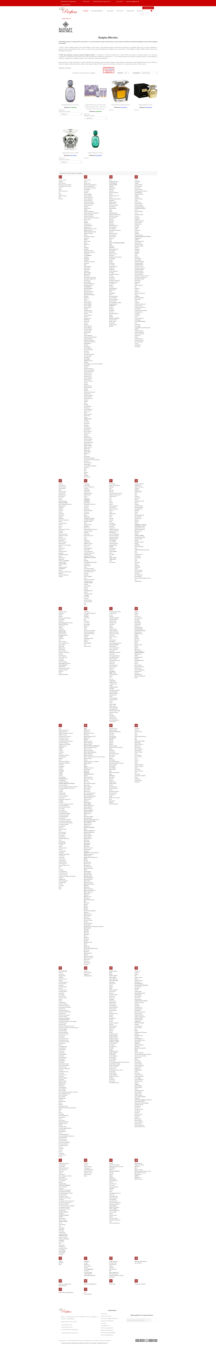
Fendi (110, 501)
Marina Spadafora (88, 810)
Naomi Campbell (113, 804)
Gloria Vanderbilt (139, 546)
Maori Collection (88, 777)
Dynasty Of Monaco (64, 575)
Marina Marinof (88, 807)
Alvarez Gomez (88, 302)
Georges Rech (138, 509)
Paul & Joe (61, 1051)
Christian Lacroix (139, 266)
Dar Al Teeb (62, 496)
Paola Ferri (61, 993)
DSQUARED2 (62, 568)
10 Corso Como (63, 180)
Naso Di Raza (112, 736)
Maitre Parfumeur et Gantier (91, 761)
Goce (136, 548)
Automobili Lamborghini (90, 466)
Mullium (86, 954)
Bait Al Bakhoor (113, 183)
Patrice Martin (62, 1048)
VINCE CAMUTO (113, 1209)
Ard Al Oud (87, 407)
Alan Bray (86, 271)
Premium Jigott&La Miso (65, 1128)
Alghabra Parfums (89, 291)
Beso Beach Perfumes (115, 230)
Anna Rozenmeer (88, 349)
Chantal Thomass (139, 241)
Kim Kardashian (139, 651)
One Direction (138, 755)
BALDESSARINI (113, 184)
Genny (136, 499)
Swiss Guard (138, 1123)
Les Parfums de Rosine (65, 819)
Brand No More (113, 288)
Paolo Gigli (61, 994)
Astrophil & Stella (88, 442)
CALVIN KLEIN (138, 192)
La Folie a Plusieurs (64, 742)
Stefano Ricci (138, 1093)
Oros (136, 772)
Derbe (60, 527)
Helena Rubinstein (63, 674)
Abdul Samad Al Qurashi (90, 184)
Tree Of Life (62, 1245)
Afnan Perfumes (88, 225)
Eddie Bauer (87, 490)
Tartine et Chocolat (64, 1168)
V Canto (111, 1163)
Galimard (137, 488)
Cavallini (137, 227)
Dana (60, 490)
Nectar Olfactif (113, 745)
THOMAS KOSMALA (64, 1215)
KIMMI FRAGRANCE (140, 652)
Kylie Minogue (138, 674)
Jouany (111, 701)
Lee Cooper (62, 797)
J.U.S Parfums (112, 613)
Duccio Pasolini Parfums (65, 571)
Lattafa (61, 775)
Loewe (60, 846)
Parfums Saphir (63, 1030)
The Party (61, 1199)
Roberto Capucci (113, 1038)
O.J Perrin (137, 728)
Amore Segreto (88, 315)
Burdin (111, 307)
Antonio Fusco (87, 376)
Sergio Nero (138, 1021)
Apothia (86, 384)
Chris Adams (138, 258)
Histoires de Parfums (64, 652)
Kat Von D (137, 619)
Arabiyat (86, 400)
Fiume (110, 512)
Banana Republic (113, 192)
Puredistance (62, 1155)
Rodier (111, 1049)
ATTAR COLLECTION (89, 458)
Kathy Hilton (138, 624)
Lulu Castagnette (63, 881)
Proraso (61, 1147)
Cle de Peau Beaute (140, 293)
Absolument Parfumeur (90, 188)
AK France (86, 244)
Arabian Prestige (88, 395)
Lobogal (61, 844)
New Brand (112, 752)
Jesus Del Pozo (113, 666)
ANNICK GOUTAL (88, 360)
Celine (136, 228)
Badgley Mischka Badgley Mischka (120, 104)
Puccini (60, 1150)
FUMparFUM (112, 559)
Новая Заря (112, 1284)
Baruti (110, 197)
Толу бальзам (87, 1294)
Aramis (86, 401)
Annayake (86, 352)
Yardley (86, 1263)
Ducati (60, 570)
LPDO (60, 866)
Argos (85, 412)
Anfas (85, 334)
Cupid (136, 337)
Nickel (110, 758)
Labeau (61, 758)
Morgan (86, 940)
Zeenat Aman (112, 1264)
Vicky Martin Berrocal (114, 1193)
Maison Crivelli (87, 744)
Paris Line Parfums (64, 1038)
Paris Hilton (62, 1037)
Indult (85, 627)
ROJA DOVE (112, 1054)
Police (60, 1112)
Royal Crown (112, 1068)
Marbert (86, 780)
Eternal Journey (88, 581)
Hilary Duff (61, 646)
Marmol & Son (87, 813)
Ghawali (137, 521)
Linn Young (62, 835)
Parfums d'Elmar (63, 1016)
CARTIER (137, 219)
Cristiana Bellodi (139, 330)
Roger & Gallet (113, 1052)
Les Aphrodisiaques (64, 805)
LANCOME (61, 771)
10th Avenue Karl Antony (65, 184)
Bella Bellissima (113, 213)
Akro (85, 246)
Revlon (111, 1021)
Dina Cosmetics (63, 551)
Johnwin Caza (112, 695)
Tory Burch (61, 1242)
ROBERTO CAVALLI (114, 1040)
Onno (136, 758)
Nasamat (111, 734)
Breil (110, 291)
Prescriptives (62, 1129)
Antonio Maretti (88, 378)
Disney (60, 556)
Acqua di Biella (88, 195)
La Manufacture (63, 745)
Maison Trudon (88, 758)
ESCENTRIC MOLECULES (90, 562)
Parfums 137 (62, 1008)
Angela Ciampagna (89, 340)
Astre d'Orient (87, 440)
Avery (85, 469)
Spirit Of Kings (138, 1085)
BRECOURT (112, 290)
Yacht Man (87, 1261)
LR (59, 868)
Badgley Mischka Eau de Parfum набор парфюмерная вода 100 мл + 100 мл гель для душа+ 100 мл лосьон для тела (95, 107)
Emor (85, 537)
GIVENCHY (137, 545)
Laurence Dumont (63, 782)
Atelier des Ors (88, 447)
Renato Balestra (113, 1007)
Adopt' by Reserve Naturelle (91, 213)
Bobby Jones (112, 321)
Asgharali (86, 436)
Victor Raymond (113, 1198)
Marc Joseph (87, 788)
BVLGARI (111, 310)
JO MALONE (112, 681)
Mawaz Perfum (88, 838)
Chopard (137, 257)
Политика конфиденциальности (109, 1318)
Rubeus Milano (113, 1074)
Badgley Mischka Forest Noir (95, 153)
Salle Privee (138, 982)
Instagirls (86, 635)
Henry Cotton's (62, 633)
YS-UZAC (86, 1270)
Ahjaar (85, 235)
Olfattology (138, 742)
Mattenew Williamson (89, 830)
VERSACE (111, 1188)
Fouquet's (111, 526)
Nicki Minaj (112, 760)
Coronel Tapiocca (139, 318)
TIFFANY (61, 1216)
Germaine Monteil (139, 515)
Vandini (111, 1174)
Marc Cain (86, 782)
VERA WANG (112, 1179)
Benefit (111, 219)
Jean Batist (112, 641)
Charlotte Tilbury (139, 246)
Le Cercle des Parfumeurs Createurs (68, 786)
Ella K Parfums (88, 524)
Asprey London (88, 437)
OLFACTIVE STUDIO (140, 741)
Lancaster (61, 885)
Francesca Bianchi (114, 534)
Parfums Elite (62, 1024)
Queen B (86, 971)
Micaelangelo (87, 871)
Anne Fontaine (88, 356)
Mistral (85, 906)
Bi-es (110, 239)
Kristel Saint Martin (140, 670)
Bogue (111, 261)
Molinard (86, 912)
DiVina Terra (62, 557)
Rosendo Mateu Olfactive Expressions (119, 1062)
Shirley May (138, 1041)
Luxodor (61, 884)
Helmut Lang (62, 630)
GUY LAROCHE (138, 575)
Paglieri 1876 (62, 975)
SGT (136, 1029)
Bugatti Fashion (113, 304)
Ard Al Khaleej (87, 406)
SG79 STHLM (138, 1027)
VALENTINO (112, 1168)
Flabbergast (112, 513)
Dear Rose (61, 515)
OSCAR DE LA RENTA (140, 775)
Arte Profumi (87, 433)
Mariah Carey (87, 799)
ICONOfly (86, 616)
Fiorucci (111, 510)
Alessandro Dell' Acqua (90, 277)
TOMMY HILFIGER (63, 1235)
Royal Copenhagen (114, 1065)
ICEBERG (86, 614)
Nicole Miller (112, 768)
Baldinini (111, 186)
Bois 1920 (111, 264)
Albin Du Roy (87, 274)
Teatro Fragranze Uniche (65, 1176)
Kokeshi (137, 659)
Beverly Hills (112, 236)
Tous (60, 1243)
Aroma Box (87, 423)
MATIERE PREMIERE (89, 827)
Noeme (111, 785)
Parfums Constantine (64, 1015)
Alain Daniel (87, 268)
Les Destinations (63, 812)
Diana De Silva (62, 539)
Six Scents (137, 1060)
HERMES (61, 636)
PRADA (60, 1125)
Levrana (61, 827)
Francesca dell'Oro (114, 535)
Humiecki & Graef (63, 670)
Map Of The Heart (88, 779)
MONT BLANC (87, 928)
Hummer (61, 671)
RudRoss (111, 1078)
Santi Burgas (138, 994)
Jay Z (110, 638)
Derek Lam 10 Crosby (64, 529)
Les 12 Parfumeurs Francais (66, 804)
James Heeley (112, 629)
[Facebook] (131, 1310)
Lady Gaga (61, 766)
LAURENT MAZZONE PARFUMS (67, 783)
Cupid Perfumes (139, 338)
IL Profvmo (87, 622)
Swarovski (137, 1115)
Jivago (111, 676)
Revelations (112, 1018)
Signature (137, 1046)
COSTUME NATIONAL (140, 321)
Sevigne (137, 1024)
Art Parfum (87, 429)
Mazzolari (86, 851)
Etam (85, 578)
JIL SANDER (112, 671)
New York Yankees (114, 753)
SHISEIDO (137, 1043)
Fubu (110, 556)
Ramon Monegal (113, 980)
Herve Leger (62, 644)
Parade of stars (63, 997)
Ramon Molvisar (113, 979)
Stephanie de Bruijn (140, 1101)
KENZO (136, 636)
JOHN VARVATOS (113, 693)
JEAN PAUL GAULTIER (114, 652)
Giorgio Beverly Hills (140, 537)
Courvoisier (138, 326)
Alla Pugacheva (88, 293)
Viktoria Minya (113, 1205)
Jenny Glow (112, 662)
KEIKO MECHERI (139, 629)
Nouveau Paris (113, 793)
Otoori (136, 777)
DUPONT (61, 573)
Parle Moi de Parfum (64, 1041)
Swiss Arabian (138, 1120)
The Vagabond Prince (64, 1207)
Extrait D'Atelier (88, 600)
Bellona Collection (114, 216)
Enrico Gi (86, 546)
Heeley (60, 627)
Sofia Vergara (138, 1067)
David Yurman (62, 505)
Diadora (61, 537)
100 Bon (61, 181)
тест (85, 1292)
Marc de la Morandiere (90, 783)
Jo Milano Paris (113, 682)
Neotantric (112, 750)
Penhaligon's (62, 1059)
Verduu (111, 1182)
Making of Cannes (88, 768)
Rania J (111, 985)
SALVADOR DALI (139, 983)
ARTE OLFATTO (88, 431)
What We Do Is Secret (140, 1172)
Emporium (86, 540)
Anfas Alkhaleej (88, 335)
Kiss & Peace (138, 654)
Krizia (136, 677)
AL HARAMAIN (87, 255)
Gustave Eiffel (138, 571)
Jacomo (111, 616)
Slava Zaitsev (138, 1062)
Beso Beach (112, 228)
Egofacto (86, 498)
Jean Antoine (112, 640)
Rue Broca (112, 1079)
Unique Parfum (88, 1171)
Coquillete (137, 313)
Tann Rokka (62, 1166)
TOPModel (61, 1240)
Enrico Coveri (87, 545)
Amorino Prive (87, 318)
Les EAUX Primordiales (64, 813)
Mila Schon (87, 887)
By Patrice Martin (113, 313)
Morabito (86, 937)
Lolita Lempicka (63, 848)
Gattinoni (137, 496)
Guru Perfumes (139, 570)
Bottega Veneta (113, 282)
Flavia (110, 515)
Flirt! (110, 516)
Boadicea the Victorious (115, 257)
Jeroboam (111, 663)
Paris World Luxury (64, 1040)
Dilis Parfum (62, 548)
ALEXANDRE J (87, 286)
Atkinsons (86, 453)
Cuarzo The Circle (139, 334)
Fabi (110, 488)
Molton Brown (87, 915)
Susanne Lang (138, 1114)
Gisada (136, 540)
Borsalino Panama (114, 274)
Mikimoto (86, 885)
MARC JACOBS (88, 786)
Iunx (85, 644)
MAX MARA (87, 844)
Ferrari (111, 504)
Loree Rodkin (62, 851)
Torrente (61, 1254)
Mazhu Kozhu (87, 849)
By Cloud (111, 312)
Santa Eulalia (138, 991)
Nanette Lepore (113, 728)
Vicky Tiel (111, 1194)
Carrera (137, 216)
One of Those (138, 757)
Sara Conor (137, 997)
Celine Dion (137, 230)
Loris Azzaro (62, 855)
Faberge (111, 487)
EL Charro (86, 505)
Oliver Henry (138, 747)
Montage (86, 929)
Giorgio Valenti (138, 539)
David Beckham (63, 501)
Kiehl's (136, 646)
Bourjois (111, 286)
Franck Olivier (112, 542)
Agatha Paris (87, 227)
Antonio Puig (87, 379)
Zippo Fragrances (113, 1272)
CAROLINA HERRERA (140, 208)
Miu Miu (86, 907)
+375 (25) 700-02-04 (66, 1327)
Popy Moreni (62, 1117)
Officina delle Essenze (140, 736)
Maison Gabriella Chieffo (90, 747)
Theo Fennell (62, 1210)
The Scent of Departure (65, 1202)
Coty (136, 323)
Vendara (111, 1177)
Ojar (136, 738)
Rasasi (111, 986)
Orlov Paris (137, 769)
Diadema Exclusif (63, 535)
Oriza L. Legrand (139, 766)
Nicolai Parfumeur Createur (116, 763)
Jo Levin (111, 679)
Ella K (85, 523)
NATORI (111, 739)
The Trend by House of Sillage (66, 1205)
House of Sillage (63, 662)
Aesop (85, 221)
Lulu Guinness (62, 882)
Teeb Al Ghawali (63, 1179)
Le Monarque (62, 793)
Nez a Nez (111, 757)
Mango (86, 775)
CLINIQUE (137, 296)
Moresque (86, 939)
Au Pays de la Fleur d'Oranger (92, 459)
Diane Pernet (62, 543)
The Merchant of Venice (65, 1198)
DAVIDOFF (61, 507)
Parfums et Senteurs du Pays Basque (68, 1027)
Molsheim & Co (88, 914)
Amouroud (86, 321)
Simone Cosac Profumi (140, 1056)
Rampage (111, 982)
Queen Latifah (87, 972)
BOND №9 (112, 268)
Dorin (60, 565)
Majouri (86, 766)
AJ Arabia (86, 238)
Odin (136, 733)
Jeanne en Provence (114, 660)
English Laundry (88, 543)
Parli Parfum (62, 1043)
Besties (111, 232)
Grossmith (137, 562)
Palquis (61, 980)
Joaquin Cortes (113, 684)
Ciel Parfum (138, 280)
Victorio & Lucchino (114, 1204)
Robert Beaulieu (113, 1034)
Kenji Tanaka (138, 632)
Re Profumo (112, 991)
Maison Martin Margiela (90, 752)
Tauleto (61, 1172)
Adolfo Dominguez (89, 211)
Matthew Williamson (89, 832)
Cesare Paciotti (139, 235)
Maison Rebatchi (88, 753)
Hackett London (63, 611)
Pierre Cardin (62, 1090)
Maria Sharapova (88, 797)
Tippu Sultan (62, 1218)
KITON (136, 655)
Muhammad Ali (88, 953)
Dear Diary (61, 513)
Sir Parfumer (138, 1057)
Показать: (120, 73)
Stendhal (137, 1098)
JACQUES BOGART (114, 618)
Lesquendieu (62, 826)
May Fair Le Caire (88, 848)
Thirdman (61, 1213)
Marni (85, 815)
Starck (136, 1089)
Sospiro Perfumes (139, 1076)
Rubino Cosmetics (114, 1076)
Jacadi (111, 614)
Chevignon (137, 346)
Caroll (136, 210)
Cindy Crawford (139, 285)
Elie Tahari (86, 513)
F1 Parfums (112, 483)
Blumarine (112, 255)
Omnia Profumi (138, 752)
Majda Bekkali (87, 763)
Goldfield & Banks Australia (142, 550)
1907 (60, 189)
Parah (60, 999)
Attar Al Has (87, 456)
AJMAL (85, 239)
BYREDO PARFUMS (114, 318)
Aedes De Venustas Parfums (91, 217)
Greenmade (138, 557)
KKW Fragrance (139, 657)
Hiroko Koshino (62, 651)
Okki (136, 739)
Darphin (61, 498)
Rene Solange (113, 1010)
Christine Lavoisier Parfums (142, 275)
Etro (85, 603)
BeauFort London (113, 205)
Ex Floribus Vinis (88, 593)
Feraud (111, 502)
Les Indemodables (63, 816)
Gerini (136, 513)
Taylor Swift (62, 1174)
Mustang (86, 961)
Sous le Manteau (139, 1079)
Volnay (111, 1216)
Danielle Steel (62, 494)
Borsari (111, 275)
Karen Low (137, 616)
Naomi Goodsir (113, 730)
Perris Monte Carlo (63, 1071)
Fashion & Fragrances (115, 494)
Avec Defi (86, 467)
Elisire (85, 515)
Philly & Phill (62, 1084)
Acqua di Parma (88, 200)
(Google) (81, 1343)
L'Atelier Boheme (63, 731)
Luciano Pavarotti (63, 873)
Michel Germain (88, 879)
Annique (86, 362)
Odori (136, 734)
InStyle (85, 636)
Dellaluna (61, 518)
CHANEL (137, 239)
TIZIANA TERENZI (63, 1221)
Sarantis (137, 1004)
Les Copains (62, 810)
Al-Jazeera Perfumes (89, 261)
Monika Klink (87, 925)
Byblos (111, 315)
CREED (136, 329)
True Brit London (63, 1248)
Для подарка (138, 1263)
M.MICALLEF (87, 730)
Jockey (111, 685)
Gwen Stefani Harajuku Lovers (142, 578)
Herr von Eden (62, 641)
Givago (136, 543)
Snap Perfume (138, 1063)
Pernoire (61, 1070)
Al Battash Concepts (89, 252)
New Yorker (112, 755)
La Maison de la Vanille (64, 744)
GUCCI (136, 564)
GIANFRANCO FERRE (140, 526)
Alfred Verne (87, 290)
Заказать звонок (148, 8)
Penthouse (61, 1062)
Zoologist (111, 1277)
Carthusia (137, 217)
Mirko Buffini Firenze (89, 899)
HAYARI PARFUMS (63, 624)
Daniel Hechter (62, 491)
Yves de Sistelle (88, 1272)
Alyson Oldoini (87, 305)
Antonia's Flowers (88, 368)
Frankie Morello (113, 545)
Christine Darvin (139, 274)
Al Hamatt (86, 253)
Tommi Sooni (62, 1232)
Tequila (60, 1182)
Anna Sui (86, 351)
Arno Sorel (86, 422)
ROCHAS (111, 1048)
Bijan (110, 244)
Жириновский (62, 1285)
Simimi (136, 1051)
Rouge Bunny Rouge (114, 1063)
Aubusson (86, 461)
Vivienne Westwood (114, 1223)
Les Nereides (62, 818)
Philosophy (61, 1085)
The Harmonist (62, 1194)
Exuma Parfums (88, 601)
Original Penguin (139, 764)
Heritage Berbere (63, 635)
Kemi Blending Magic (140, 630)
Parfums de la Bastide (64, 1018)
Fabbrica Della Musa (114, 485)
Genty (136, 502)
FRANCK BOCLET (113, 539)
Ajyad (85, 243)
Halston (61, 614)
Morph (85, 943)
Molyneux (86, 917)
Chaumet (137, 250)
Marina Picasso (88, 808)
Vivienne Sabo (113, 1215)
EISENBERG (87, 501)
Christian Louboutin (140, 268)
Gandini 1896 (138, 491)
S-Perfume (137, 971)
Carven (136, 343)
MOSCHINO (87, 947)
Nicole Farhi (112, 766)
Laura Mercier (62, 780)
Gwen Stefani (138, 576)
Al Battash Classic (88, 250)
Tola (60, 1226)
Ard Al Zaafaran (88, 409)
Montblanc (87, 934)
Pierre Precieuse (63, 1095)
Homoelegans (62, 655)
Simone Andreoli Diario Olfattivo (143, 1054)
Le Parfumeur (62, 794)
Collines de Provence (140, 304)
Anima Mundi (87, 343)
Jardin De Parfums (114, 632)
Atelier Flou (87, 450)
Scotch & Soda (138, 1008)
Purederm (61, 1153)
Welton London (139, 1169)
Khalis (136, 643)
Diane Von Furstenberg (65, 545)
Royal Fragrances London (116, 1070)
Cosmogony (138, 319)
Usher (85, 1176)
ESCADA (86, 560)
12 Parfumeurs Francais (65, 186)
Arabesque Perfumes (89, 392)
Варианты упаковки (64, 111)
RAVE (110, 988)
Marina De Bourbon (89, 805)
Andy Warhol (87, 332)
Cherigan (137, 252)
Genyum (137, 504)
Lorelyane (61, 852)
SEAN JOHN (137, 1010)
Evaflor (86, 587)
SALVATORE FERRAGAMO (141, 985)
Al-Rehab (86, 263)
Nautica (111, 741)
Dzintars (61, 576)
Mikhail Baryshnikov (89, 884)
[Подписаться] (154, 1320)
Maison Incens (87, 749)
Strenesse (137, 1107)
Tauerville (61, 1171)
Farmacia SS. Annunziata (115, 493)
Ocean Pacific (138, 731)
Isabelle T (86, 640)
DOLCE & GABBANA (64, 560)
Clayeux (137, 291)
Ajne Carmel (87, 241)
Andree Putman (88, 329)
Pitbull (60, 1103)
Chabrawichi (138, 238)
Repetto (111, 1015)
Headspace (62, 625)
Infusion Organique (89, 632)
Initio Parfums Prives (89, 633)
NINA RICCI (112, 775)
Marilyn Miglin (87, 804)
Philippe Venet (62, 1082)
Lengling (61, 801)
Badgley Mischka (66, 18)
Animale (86, 345)
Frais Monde (112, 532)
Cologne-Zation (139, 305)
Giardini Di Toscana (140, 527)
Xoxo (60, 1264)
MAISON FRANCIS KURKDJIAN (91, 745)
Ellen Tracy (87, 527)
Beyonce (111, 238)
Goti (136, 551)
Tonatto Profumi (63, 1237)
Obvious (137, 730)
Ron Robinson (113, 1059)
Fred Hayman (112, 548)
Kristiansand (138, 671)
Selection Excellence (140, 1012)
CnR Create (138, 299)
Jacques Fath (112, 621)
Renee (111, 1012)
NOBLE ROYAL (113, 783)
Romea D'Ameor (113, 1056)
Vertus (111, 1190)
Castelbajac (138, 345)
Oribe (136, 763)
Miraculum (86, 898)
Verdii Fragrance (113, 1180)
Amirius (86, 313)
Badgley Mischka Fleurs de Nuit (70, 153)
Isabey (85, 641)
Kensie (136, 635)
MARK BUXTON (88, 812)
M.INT (85, 728)
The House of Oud (63, 1196)
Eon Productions (88, 551)
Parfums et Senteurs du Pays (66, 1026)
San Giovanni (138, 986)
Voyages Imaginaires (114, 1220)
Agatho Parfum (88, 230)
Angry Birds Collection (90, 341)
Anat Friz (86, 324)
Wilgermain (138, 1177)
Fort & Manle (112, 524)
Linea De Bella (62, 833)
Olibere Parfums (139, 744)
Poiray (60, 1109)
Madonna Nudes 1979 (90, 736)
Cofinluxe (137, 302)
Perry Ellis (61, 1073)
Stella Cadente (138, 1095)
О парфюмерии (105, 1325)
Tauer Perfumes (63, 1169)
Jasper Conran (113, 636)
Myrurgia (86, 964)
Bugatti (111, 326)
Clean (136, 294)
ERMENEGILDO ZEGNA (90, 557)
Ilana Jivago (87, 624)
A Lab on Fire (87, 180)
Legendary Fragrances (65, 799)
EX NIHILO (86, 595)
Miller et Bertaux (88, 892)
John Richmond (113, 691)
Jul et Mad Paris (113, 709)
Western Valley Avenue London (143, 1171)
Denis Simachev (63, 523)
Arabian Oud (87, 393)
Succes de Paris (139, 1109)
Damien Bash (62, 488)
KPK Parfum (138, 668)
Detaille (61, 532)
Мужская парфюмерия (90, 1284)
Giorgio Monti (138, 581)
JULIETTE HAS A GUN (114, 710)
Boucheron (112, 283)
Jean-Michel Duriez (114, 657)
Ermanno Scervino (88, 556)
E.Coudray (86, 483)
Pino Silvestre (62, 1101)
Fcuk (110, 498)
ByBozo (111, 316)
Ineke (85, 629)
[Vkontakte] (127, 1310)
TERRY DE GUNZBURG (64, 1185)
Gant (136, 493)
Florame (111, 520)
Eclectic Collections (89, 487)
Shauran (137, 1037)
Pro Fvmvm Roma (63, 1140)
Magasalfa (87, 738)
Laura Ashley (62, 777)
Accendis (86, 191)
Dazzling (61, 509)
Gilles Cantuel (138, 531)
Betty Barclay (112, 235)
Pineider (61, 1100)
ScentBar (137, 1005)
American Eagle (88, 312)
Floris (110, 521)
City (136, 286)
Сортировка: (136, 73)
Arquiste (86, 425)
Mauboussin (87, 833)
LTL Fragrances (63, 871)
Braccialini (112, 323)
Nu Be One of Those (114, 797)
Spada (136, 1082)
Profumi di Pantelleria (64, 1142)
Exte (85, 604)
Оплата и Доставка (106, 1316)
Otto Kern (137, 779)
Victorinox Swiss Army (115, 1202)
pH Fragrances (62, 1074)
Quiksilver (86, 974)
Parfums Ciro (62, 1013)
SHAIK (136, 1030)
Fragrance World (113, 531)
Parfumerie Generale (64, 1005)
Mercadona (87, 865)
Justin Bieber (112, 717)
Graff (136, 553)
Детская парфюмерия (141, 1261)
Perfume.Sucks (62, 1067)
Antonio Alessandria (89, 370)
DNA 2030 (61, 559)
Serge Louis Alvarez (140, 1016)
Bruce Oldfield (113, 297)
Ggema (136, 520)
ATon (85, 455)
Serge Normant (139, 1019)
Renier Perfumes (113, 1013)
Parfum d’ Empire (63, 1004)
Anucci (85, 382)
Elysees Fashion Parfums (90, 529)
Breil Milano (112, 293)
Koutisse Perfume (139, 666)
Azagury (86, 472)
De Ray (60, 512)
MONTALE (86, 931)
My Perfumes (87, 962)
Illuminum (86, 625)
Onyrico (137, 760)
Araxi (85, 403)
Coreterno (137, 315)
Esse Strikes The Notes (90, 570)
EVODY (86, 592)
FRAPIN (111, 546)
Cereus (136, 232)
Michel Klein (87, 881)
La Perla (61, 750)
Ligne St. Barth (62, 829)
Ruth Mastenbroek (114, 1082)
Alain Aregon (87, 266)
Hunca (60, 673)
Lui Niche (61, 877)
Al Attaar (86, 249)
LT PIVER (61, 870)
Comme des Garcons (140, 307)
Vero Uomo (112, 1185)
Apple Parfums (88, 385)
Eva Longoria (87, 586)
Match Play (87, 826)
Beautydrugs (112, 208)
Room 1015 (112, 1060)
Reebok (111, 993)
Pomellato (61, 1114)
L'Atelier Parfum (63, 734)
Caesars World (138, 184)
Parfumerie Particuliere (65, 1007)
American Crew (88, 310)
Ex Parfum (86, 597)
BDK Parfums (112, 203)
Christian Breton (139, 263)
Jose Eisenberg (113, 698)
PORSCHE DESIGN (63, 1122)
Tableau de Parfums (64, 1163)
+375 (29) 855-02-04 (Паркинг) (69, 1329)
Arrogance (87, 426)
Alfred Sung (87, 477)
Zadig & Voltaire (113, 1261)
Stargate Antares (139, 1090)
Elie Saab (86, 512)
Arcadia (86, 404)
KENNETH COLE (139, 633)
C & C (136, 180)
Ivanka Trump (87, 646)
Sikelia (136, 1049)
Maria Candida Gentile (90, 796)
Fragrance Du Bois (114, 529)
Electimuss (87, 509)
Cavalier (137, 225)
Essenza (86, 573)
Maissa (86, 760)
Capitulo (137, 197)
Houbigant (61, 660)
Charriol (137, 247)
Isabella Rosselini (88, 638)
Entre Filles (87, 550)
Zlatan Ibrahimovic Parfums (116, 1275)
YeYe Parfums (87, 1266)
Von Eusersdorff (113, 1218)
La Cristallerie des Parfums (66, 741)
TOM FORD (61, 1229)
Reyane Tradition (113, 1023)
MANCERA (86, 772)
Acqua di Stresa (88, 205)
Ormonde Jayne (139, 771)
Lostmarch (61, 857)
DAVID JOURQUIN (63, 502)
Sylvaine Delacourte (140, 1126)
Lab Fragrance (62, 757)
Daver (60, 499)
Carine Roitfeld (138, 199)
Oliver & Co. (138, 745)
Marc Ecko (86, 785)
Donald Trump (62, 562)
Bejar (110, 211)
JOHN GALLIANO (113, 687)
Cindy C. (137, 283)
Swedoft (137, 1117)
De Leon (61, 510)
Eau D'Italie (87, 485)
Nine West (112, 777)
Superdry (137, 1112)
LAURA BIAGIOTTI (63, 779)
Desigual (61, 531)
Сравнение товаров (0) (65, 68)
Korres (136, 663)
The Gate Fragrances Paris (66, 1193)
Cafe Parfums (138, 186)
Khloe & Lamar (138, 644)
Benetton (111, 221)
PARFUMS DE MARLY (64, 1019)
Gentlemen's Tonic (139, 501)
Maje (85, 764)
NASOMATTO (112, 738)
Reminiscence (113, 1002)
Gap (136, 494)
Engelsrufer (87, 542)
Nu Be (110, 796)
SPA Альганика (139, 1081)
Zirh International (113, 1274)
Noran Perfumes (113, 788)
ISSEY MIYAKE (87, 643)
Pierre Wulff (62, 1096)
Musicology (87, 959)
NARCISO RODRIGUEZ (115, 731)
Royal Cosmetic (113, 1067)
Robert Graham (113, 1035)
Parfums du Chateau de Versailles (67, 1021)
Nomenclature (113, 786)
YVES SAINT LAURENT (89, 1275)
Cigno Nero (137, 282)
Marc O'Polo (87, 790)
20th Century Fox (63, 191)
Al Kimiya (86, 257)
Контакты (103, 1323)
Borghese (111, 269)
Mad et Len (87, 731)
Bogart (111, 260)
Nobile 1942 (112, 782)
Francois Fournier (113, 543)
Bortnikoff (112, 277)
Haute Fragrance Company (66, 622)
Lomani (60, 849)
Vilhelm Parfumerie (114, 1207)
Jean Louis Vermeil (114, 648)
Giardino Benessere (140, 529)
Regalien (111, 999)
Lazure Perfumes (63, 785)
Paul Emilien (62, 1052)
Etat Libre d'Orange (89, 579)
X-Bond (61, 1261)
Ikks (85, 619)
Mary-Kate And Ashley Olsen (91, 819)
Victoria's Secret (113, 1201)
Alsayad (86, 296)
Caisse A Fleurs (139, 189)
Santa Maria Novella (140, 993)
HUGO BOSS (62, 666)
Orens (136, 761)
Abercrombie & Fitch (89, 186)
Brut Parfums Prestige (115, 302)
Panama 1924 (62, 983)
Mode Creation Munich (90, 910)
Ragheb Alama (113, 971)
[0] (150, 11)
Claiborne (137, 288)
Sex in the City (138, 1026)
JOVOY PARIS (112, 704)
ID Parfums (87, 618)
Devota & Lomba (63, 534)
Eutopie (86, 584)
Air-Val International (89, 236)
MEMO (85, 859)
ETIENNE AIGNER (88, 582)
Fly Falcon (111, 523)
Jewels (111, 670)
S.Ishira (136, 972)
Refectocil (112, 997)
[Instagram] (135, 1310)
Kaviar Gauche (138, 627)
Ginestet (137, 532)
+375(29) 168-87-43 (98, 1)
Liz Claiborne (62, 841)
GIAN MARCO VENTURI (140, 524)
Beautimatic (112, 206)
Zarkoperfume (113, 1263)
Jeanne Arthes (113, 659)
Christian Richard (139, 269)
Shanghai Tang (139, 1035)
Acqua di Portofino (89, 202)
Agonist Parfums (88, 233)
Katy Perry (137, 625)
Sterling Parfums (139, 1104)
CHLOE (136, 253)
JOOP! (110, 696)
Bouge (111, 285)
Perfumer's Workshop (64, 1068)
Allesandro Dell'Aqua (89, 294)
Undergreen (87, 1168)
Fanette (111, 491)
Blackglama (112, 250)
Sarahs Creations (139, 1002)
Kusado (137, 673)
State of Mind (138, 1092)
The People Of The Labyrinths (66, 1201)
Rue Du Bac (112, 1081)
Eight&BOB (87, 499)
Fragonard (112, 527)
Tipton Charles (62, 1220)
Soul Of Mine (138, 1078)
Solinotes (137, 1068)
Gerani (136, 512)
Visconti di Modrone (114, 1210)
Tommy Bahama (63, 1234)
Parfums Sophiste (63, 1032)
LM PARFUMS (62, 843)
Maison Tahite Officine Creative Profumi (94, 757)
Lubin (60, 888)
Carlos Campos (139, 203)
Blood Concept (113, 253)
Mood (85, 936)
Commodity (137, 308)
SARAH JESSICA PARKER (141, 1001)
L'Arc (60, 728)
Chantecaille (138, 243)
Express (86, 598)
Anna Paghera (88, 348)
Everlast (86, 589)
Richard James (113, 1026)
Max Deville (87, 841)
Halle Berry (61, 613)
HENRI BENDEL (62, 632)
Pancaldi (61, 985)
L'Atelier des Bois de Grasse (66, 733)
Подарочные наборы (140, 1284)
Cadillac (137, 183)
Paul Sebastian (63, 1054)
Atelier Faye (87, 448)
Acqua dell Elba (88, 194)
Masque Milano (88, 822)
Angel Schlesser (88, 338)
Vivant (111, 1213)
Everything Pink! (88, 590)
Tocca (60, 1223)
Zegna (111, 1266)
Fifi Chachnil (112, 507)
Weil (136, 1168)
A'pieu (85, 181)
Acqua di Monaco (88, 199)
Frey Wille (111, 554)
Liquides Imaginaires (64, 838)
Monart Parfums (88, 920)
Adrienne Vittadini (88, 216)
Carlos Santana (139, 205)
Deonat (61, 524)
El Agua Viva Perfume (89, 504)
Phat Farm (61, 1079)
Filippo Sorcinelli (113, 509)
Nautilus (111, 742)
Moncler (86, 921)
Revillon (111, 1019)
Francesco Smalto (114, 537)
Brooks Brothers (113, 296)
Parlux (60, 1045)
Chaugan (137, 249)
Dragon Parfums (63, 567)
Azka (85, 473)
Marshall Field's (88, 818)
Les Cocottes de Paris (64, 807)
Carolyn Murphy (139, 211)
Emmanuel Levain (88, 535)
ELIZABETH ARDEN (89, 520)
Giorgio (136, 534)
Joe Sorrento (112, 721)
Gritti (136, 560)
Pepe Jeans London (64, 1063)
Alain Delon (87, 269)
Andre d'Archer (88, 326)
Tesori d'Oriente (63, 1187)
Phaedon (61, 1076)
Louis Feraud (62, 860)
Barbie (111, 194)
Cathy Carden (138, 222)
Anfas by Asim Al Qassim (90, 337)
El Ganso (86, 507)
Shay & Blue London (140, 1040)
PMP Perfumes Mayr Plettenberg (67, 1107)
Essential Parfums (88, 571)
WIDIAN (137, 1176)
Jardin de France (113, 630)
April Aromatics (88, 387)
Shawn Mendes (139, 1038)
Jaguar (111, 625)
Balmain (111, 189)
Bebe (110, 210)
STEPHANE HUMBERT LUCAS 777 (143, 1100)
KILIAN (136, 648)
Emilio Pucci (87, 534)
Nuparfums (112, 801)
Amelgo (86, 308)
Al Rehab (86, 260)
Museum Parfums (88, 956)
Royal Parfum (112, 1073)
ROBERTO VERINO (114, 1041)
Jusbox (111, 713)
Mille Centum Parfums (89, 890)
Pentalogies (62, 1060)
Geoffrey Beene (139, 505)
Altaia (85, 299)
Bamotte (111, 191)
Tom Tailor (61, 1231)
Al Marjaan (87, 258)
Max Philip (86, 846)
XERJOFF (61, 1263)
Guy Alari (137, 573)
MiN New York (87, 896)
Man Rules (86, 771)
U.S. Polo (86, 1163)
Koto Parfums (138, 665)
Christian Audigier (139, 261)
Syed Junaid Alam (139, 1125)
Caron (136, 213)
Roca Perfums (113, 1043)
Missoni (86, 904)
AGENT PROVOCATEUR (90, 232)
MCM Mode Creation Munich (91, 852)
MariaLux (86, 801)
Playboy (61, 1104)
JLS (110, 677)
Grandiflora (138, 556)
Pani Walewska (63, 986)
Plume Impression (63, 1106)
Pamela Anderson (63, 982)
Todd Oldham (62, 1224)
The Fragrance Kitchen (65, 1191)
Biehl (110, 241)
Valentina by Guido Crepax (116, 1166)
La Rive (60, 753)
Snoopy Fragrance (139, 1065)
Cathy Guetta (138, 224)
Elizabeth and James (89, 518)
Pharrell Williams (63, 1078)
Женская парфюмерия (65, 1284)
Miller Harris (87, 893)
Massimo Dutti (87, 824)
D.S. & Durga (62, 485)
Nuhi (110, 799)
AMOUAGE (86, 319)
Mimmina (86, 895)
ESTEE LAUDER (88, 576)
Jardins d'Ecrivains (114, 633)
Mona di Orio (87, 918)
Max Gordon (87, 843)
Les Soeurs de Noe (63, 824)
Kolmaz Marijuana (139, 660)
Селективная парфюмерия (66, 1292)
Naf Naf (111, 802)
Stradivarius (138, 1106)
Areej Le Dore (87, 411)
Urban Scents (87, 1174)
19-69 (60, 188)
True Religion (62, 1249)
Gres (136, 559)
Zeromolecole (112, 1269)
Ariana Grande (88, 414)
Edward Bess (87, 494)
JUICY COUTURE (113, 707)
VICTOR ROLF (112, 1199)
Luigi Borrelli (62, 879)
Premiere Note (62, 1126)
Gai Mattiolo (138, 485)
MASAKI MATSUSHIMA (89, 821)
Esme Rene (87, 564)
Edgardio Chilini (88, 493)
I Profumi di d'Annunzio (90, 613)
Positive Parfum (63, 1123)
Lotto (60, 887)
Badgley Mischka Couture (145, 104)
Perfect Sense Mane (64, 1065)
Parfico (60, 1001)
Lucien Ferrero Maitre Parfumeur (67, 876)
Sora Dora (137, 1073)
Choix (136, 255)
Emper (85, 539)
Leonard (61, 802)
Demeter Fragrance (64, 520)
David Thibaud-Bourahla (65, 504)
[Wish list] (146, 11)
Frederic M (112, 550)
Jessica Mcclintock (114, 720)
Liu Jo (60, 840)
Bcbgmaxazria (113, 202)
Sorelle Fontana (139, 1074)
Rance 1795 (112, 983)
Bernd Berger (112, 227)
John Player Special (114, 690)
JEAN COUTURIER (113, 644)
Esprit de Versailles (89, 568)
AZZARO (86, 475)
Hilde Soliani (62, 648)
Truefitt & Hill (62, 1251)
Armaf (85, 417)
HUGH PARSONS (63, 665)
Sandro (136, 990)
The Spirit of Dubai (63, 1204)
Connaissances (139, 312)
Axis (85, 470)
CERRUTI (137, 233)
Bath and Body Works (115, 199)
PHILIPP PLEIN (62, 1081)
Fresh (110, 553)
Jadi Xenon (112, 624)
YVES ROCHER (88, 1274)
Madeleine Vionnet (89, 733)
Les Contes (62, 808)
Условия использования (107, 1320)
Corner (136, 316)
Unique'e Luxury (88, 1172)
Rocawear (112, 1045)
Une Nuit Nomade (88, 1169)
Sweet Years (138, 1118)
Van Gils (111, 1172)
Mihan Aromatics (88, 882)
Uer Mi (85, 1165)
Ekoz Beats (87, 502)
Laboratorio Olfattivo (64, 761)
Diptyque (61, 553)
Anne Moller (87, 359)
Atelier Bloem (87, 444)
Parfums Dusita (63, 1023)
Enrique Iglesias (88, 548)
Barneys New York (114, 195)
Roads (111, 1032)
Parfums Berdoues (64, 1010)
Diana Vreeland (63, 542)
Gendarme (137, 498)
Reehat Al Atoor (113, 994)
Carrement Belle (139, 214)
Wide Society (138, 1174)
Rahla (110, 972)
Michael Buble (87, 873)
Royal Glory (112, 1071)
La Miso (61, 749)
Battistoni (111, 200)
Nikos (110, 774)
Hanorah (61, 621)
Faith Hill (111, 490)
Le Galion (61, 790)
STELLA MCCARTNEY (140, 1096)
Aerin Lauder (87, 219)
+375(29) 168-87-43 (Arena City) (69, 1333)
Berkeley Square (113, 225)
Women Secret (138, 1179)
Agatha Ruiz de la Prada (90, 228)
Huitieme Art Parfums (64, 668)
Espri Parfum (87, 565)
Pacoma (61, 972)
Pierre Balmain (62, 1089)
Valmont (111, 1169)
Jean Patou (112, 651)
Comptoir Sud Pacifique (141, 310)
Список (69, 73)
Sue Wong (137, 1111)
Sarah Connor (138, 999)
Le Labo (61, 791)
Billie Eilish (112, 247)
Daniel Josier (62, 493)
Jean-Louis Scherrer (114, 655)
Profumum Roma (63, 1145)
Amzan (85, 323)
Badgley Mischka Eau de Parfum (70, 104)
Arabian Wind (87, 396)
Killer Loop (137, 649)
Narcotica (111, 733)
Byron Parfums (113, 319)
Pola (60, 1111)
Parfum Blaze (62, 1002)
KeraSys (137, 638)
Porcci (60, 1118)
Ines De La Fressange (89, 630)
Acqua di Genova (88, 197)
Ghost (136, 523)
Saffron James (138, 977)
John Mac (111, 688)
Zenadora (111, 1267)
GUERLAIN (137, 567)
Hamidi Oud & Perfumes (65, 618)
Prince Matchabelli (63, 1134)
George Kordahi (139, 507)
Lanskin (61, 772)
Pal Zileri (61, 977)
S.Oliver (136, 974)
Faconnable (112, 562)
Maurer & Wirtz (88, 835)
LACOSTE (61, 764)
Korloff (136, 662)
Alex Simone (87, 280)
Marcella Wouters (88, 794)
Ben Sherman (112, 217)
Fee (110, 499)
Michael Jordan (88, 874)
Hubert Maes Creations (65, 663)
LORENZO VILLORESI (64, 854)
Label (60, 760)
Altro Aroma (87, 301)
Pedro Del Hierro (63, 1057)
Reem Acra (112, 996)
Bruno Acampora (113, 299)
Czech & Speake (139, 341)
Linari (60, 830)
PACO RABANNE (63, 971)
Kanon (136, 614)
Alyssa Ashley (87, 307)
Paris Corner (62, 1035)
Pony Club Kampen (64, 1115)
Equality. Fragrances (89, 553)
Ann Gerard (87, 346)
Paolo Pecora (62, 996)
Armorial (86, 420)
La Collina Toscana (63, 739)
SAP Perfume (138, 996)
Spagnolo (137, 1084)
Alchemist (86, 275)
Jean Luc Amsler (113, 649)
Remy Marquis (113, 1005)
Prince (60, 1133)
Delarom (61, 516)
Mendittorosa (87, 862)
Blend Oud (112, 252)
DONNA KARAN (63, 564)
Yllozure (86, 1267)
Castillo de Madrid (139, 221)
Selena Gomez (138, 1013)
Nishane (111, 779)
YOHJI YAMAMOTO (88, 1269)
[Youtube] (138, 1310)
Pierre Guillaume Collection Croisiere (68, 1092)
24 (59, 192)
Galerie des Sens (139, 487)
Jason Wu (111, 635)
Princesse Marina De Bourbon (66, 1136)
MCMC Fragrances (89, 854)
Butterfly (111, 308)
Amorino (86, 316)
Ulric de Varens (88, 1166)
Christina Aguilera (139, 272)
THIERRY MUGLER (63, 1212)
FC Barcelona (112, 496)
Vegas (111, 1176)
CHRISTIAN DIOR (139, 264)
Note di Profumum (114, 791)
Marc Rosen (87, 791)
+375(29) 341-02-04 (65, 1)
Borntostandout (113, 271)
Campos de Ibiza (139, 194)
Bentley (111, 222)
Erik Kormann (87, 554)
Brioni (110, 294)
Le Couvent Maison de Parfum (66, 788)
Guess (136, 568)
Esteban (86, 575)
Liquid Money (62, 837)
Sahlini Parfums (139, 980)
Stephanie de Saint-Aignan (142, 1103)
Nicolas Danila (113, 764)
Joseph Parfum (113, 699)
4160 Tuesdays (63, 195)
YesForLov (86, 1264)
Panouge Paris (62, 990)
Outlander (137, 782)
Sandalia (137, 988)
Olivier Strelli (138, 750)
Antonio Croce (87, 373)
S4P (136, 975)
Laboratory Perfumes (64, 763)
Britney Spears (113, 324)
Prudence (61, 1148)
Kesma (136, 641)
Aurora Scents (87, 462)
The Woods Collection (64, 1209)
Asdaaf (86, 434)
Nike (110, 771)
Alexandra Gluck (88, 285)
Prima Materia (62, 1131)
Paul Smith (61, 1056)
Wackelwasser (138, 1163)
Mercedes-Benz (88, 866)
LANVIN (61, 774)
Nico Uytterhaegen (114, 761)
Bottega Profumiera (114, 280)
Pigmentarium (62, 1098)
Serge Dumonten (139, 1015)
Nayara (111, 744)
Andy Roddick (87, 330)
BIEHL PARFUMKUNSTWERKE (117, 243)
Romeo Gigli (112, 1057)
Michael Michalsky (88, 877)
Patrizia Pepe (62, 1049)
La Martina (61, 747)
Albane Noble (87, 272)
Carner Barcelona (139, 206)
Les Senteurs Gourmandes (66, 822)
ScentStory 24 (138, 1007)
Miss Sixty (86, 903)
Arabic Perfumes (88, 398)
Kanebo (137, 613)
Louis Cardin (62, 859)
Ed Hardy (86, 488)
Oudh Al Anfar (138, 780)
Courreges (137, 324)
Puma (60, 1151)
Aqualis (86, 389)
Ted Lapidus (62, 1177)
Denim (60, 521)
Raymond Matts (113, 990)
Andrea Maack (88, 327)
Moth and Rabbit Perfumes (91, 948)
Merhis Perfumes (88, 868)
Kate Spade (138, 622)
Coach (136, 301)
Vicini (110, 1191)
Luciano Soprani (63, 874)
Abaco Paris (87, 183)
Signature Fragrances (140, 1048)
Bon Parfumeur (113, 266)
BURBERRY (112, 305)
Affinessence (87, 224)
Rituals (111, 1030)
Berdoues (111, 224)
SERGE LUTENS (139, 1018)
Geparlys (137, 510)
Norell (110, 790)
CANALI (136, 195)
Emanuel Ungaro (88, 531)
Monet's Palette (88, 923)
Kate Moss (137, 621)
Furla (110, 560)
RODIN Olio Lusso (113, 1051)
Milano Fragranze (88, 888)
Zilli (110, 1270)
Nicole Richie (112, 769)
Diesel (60, 546)
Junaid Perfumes (113, 712)
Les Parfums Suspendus (65, 821)
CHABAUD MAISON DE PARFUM (143, 236)
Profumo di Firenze (63, 1144)
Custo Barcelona (139, 340)
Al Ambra (86, 247)
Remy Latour (112, 1004)
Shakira (137, 1034)
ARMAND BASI (87, 418)
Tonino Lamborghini (64, 1238)
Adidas (86, 210)
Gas (136, 579)
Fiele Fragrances (113, 505)
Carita (136, 200)
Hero (60, 640)
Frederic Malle (113, 551)
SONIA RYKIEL (138, 1070)
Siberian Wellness (139, 1045)
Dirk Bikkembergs (63, 554)
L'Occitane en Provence (65, 736)
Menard (86, 860)
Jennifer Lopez (113, 718)
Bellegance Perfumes (115, 214)
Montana (86, 932)
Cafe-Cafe (137, 188)
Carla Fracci (138, 202)
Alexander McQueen (89, 283)
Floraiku (111, 518)
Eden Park (86, 491)
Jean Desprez (112, 646)
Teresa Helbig (62, 1183)
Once (136, 753)
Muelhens (86, 951)
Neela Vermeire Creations (116, 747)
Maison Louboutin (88, 750)
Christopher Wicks (139, 279)
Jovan (110, 702)
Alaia (85, 264)
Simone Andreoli (139, 1052)
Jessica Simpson (113, 665)
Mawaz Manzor (88, 837)
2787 (60, 194)
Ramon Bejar (112, 977)
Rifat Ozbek (112, 1027)
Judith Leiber (112, 706)
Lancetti (61, 769)
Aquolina (86, 390)
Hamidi (60, 616)
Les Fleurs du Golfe (64, 815)
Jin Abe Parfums (113, 674)
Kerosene (137, 640)
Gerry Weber (138, 516)
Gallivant (137, 490)
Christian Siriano (139, 271)
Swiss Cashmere (139, 1122)
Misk (85, 901)
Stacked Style (138, 1087)
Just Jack (111, 715)
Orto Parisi (137, 774)
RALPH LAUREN (113, 975)
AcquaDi (86, 206)
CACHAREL (137, 181)
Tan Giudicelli (62, 1165)
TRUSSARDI (62, 1253)
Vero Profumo (113, 1183)
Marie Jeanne (87, 802)
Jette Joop (112, 668)
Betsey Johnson (113, 233)
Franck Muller (112, 540)
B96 (110, 180)
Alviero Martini (87, 304)
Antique (86, 367)
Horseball (61, 659)
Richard (111, 1024)
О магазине (104, 1313)
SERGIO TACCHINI (139, 1023)
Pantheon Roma (63, 991)
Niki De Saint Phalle (114, 772)
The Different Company (65, 1190)
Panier (60, 988)
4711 (60, 197)
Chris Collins (138, 260)
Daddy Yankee (62, 487)
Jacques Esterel (113, 619)
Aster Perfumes (88, 439)
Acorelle (86, 192)
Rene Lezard (112, 1008)
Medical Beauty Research (90, 857)
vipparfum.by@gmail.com (132, 1)
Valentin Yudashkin (114, 1165)
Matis (85, 829)
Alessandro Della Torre (90, 279)
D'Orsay (61, 483)
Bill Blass (111, 246)
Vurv (110, 1221)
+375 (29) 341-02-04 (66, 1325)
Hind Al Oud (62, 649)
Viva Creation (112, 1212)
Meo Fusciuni (87, 863)
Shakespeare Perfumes (141, 1032)
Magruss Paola (88, 741)
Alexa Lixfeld (87, 282)
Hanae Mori (62, 619)
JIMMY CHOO (112, 673)
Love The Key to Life (64, 865)
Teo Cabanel (62, 1180)
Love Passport (62, 863)
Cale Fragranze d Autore (141, 191)
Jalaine (111, 627)
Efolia (85, 496)
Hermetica (61, 638)
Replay (111, 1016)
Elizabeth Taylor (88, 521)
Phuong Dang (62, 1087)
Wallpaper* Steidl (139, 1165)
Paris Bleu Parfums (64, 1034)
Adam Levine (87, 208)
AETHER (86, 222)
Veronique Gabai (113, 1187)
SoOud (136, 1071)
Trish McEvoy (62, 1246)
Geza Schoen (138, 518)
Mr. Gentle (86, 950)
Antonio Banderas (88, 371)
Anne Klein (87, 357)
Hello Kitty (61, 629)
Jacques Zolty (112, 622)
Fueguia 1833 (112, 557)
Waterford (137, 1166)
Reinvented (112, 1001)
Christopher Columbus (140, 277)
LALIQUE (61, 768)
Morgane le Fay (88, 942)
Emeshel (86, 532)
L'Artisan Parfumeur (64, 730)
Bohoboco (112, 263)
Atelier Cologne (88, 445)
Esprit (85, 567)
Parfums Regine (63, 1029)
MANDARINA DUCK (89, 774)
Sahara (136, 979)
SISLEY (136, 1059)
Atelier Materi (87, 451)
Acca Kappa (87, 189)
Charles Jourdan (139, 244)
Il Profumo (86, 621)
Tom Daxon (61, 1227)
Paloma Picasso (63, 979)
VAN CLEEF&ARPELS (114, 1171)
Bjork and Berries (113, 249)
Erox (85, 559)
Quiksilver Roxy (88, 975)
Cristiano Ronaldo (139, 332)
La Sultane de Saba (64, 755)
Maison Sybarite (88, 755)
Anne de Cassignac (89, 354)
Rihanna (111, 1029)
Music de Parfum (88, 958)
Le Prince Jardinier (63, 796)
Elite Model (87, 516)
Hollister (61, 654)
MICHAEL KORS (88, 876)
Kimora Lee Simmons (140, 676)
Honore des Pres (63, 657)
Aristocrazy (87, 415)
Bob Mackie (112, 258)
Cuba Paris (137, 335)
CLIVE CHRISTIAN (139, 297)
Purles (60, 1156)
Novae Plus (112, 794)
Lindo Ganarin (62, 832)
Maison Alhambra (88, 742)
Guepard (137, 565)
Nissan (111, 780)
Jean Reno (112, 654)
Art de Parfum (87, 428)
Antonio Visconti (88, 381)
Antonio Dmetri (88, 374)
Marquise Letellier (88, 816)
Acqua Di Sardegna (89, 203)
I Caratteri (86, 611)
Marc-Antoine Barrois (89, 793)
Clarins (136, 290)
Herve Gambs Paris (64, 643)
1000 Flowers (62, 183)
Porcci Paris (62, 1120)
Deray (60, 526)
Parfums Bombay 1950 (65, 1012)
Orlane (136, 768)
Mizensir (86, 909)
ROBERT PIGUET (113, 1037)
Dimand (61, 550)
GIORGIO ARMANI (139, 535)
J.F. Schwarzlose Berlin (115, 611)
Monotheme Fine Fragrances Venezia (93, 926)
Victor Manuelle (113, 1196)
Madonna (86, 734)
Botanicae (112, 279)
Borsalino (111, 272)
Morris (85, 945)
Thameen (61, 1188)
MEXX (85, 870)
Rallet (110, 974)
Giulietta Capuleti (139, 542)
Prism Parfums (62, 1139)
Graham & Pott (138, 554)
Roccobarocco (113, 1046)
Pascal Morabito (63, 1046)
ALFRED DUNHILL (88, 288)
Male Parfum (87, 769)
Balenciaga (112, 188)
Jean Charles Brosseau (115, 643)
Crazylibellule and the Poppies (142, 327)
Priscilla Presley (63, 1137)
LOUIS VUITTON (63, 862)
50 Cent (61, 199)
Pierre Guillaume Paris (64, 1093)
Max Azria (86, 840)
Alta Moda (86, 297)
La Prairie (61, 752)
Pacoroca (61, 974)
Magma (86, 739)
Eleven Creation (88, 510)
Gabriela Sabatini (139, 483)
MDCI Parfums (87, 855)
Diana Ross (62, 540)
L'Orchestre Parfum (64, 738)
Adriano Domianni (88, 214)
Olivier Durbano (139, 749)
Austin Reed (87, 464)
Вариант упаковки (89, 115)
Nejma (111, 749)
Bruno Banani (112, 301)
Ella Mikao (86, 526)
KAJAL (136, 611)
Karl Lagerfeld (138, 618)
